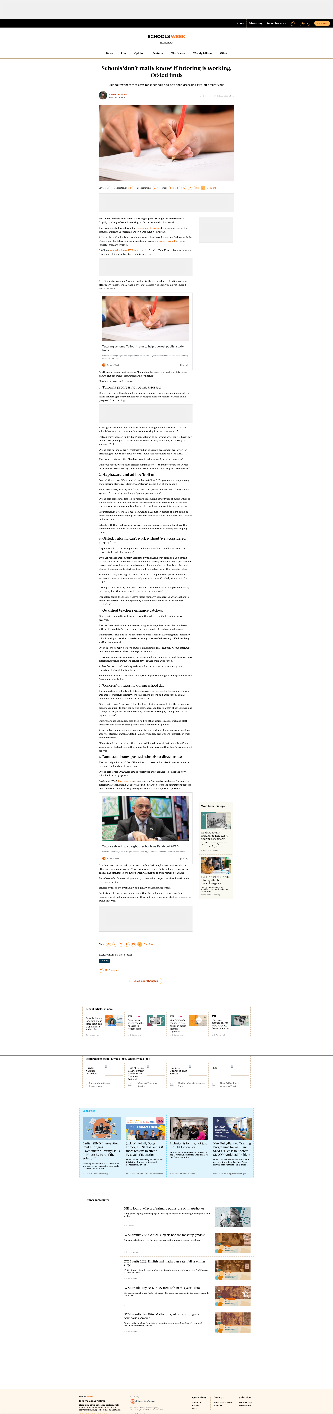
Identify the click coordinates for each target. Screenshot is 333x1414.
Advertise (217, 1405)
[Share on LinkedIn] (190, 188)
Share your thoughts (146, 981)
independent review (148, 228)
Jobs (123, 53)
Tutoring (104, 960)
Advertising (255, 23)
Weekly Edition (202, 53)
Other (223, 53)
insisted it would (166, 241)
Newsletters (245, 1405)
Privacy (196, 1405)
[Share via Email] (196, 188)
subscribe (322, 23)
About (240, 23)
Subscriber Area (276, 23)
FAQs (194, 1408)
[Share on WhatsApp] (171, 188)
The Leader (178, 53)
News (109, 53)
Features (158, 53)
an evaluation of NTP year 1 (126, 250)
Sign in (304, 23)
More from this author (117, 97)
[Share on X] (183, 188)
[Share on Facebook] (177, 188)
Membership (245, 1402)
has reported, (125, 781)
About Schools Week (223, 1402)
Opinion (139, 53)
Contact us (197, 1402)
